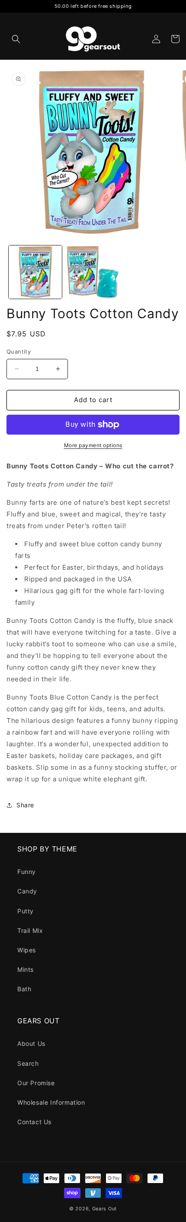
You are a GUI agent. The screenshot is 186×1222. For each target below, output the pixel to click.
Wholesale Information (51, 1102)
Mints (25, 969)
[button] (16, 38)
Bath (24, 989)
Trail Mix (30, 930)
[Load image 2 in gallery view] (92, 272)
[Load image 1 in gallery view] (35, 272)
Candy (27, 891)
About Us (31, 1043)
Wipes (26, 950)
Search (28, 1063)
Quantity (18, 351)
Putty (25, 911)
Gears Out (104, 1209)
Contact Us (34, 1121)
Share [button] (25, 805)
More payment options (93, 445)
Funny (26, 871)
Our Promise (36, 1083)
